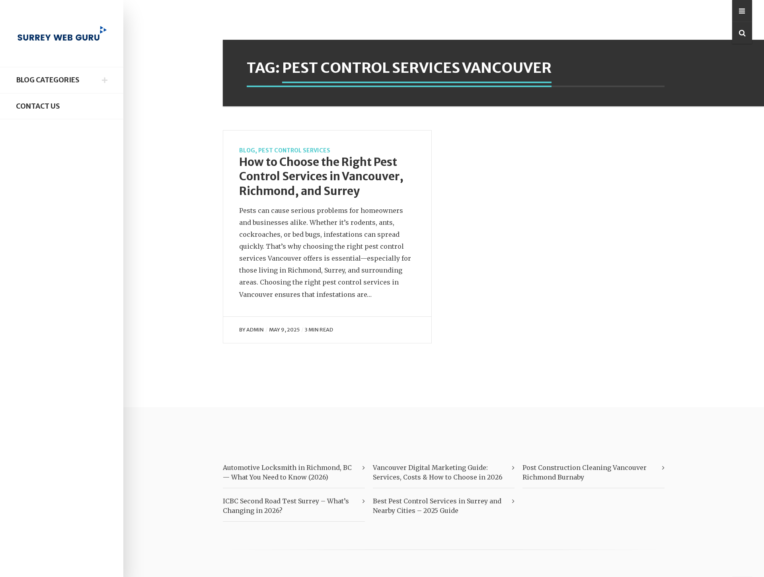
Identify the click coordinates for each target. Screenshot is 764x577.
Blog (247, 150)
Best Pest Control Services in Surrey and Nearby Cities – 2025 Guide (437, 506)
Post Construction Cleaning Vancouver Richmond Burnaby (584, 472)
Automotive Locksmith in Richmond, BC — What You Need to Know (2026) (287, 472)
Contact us (38, 106)
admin (255, 329)
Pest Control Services (294, 150)
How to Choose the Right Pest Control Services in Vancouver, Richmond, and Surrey (321, 176)
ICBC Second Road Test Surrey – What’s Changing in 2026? (286, 506)
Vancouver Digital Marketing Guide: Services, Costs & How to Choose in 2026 (438, 472)
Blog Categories (47, 80)
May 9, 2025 (284, 329)
